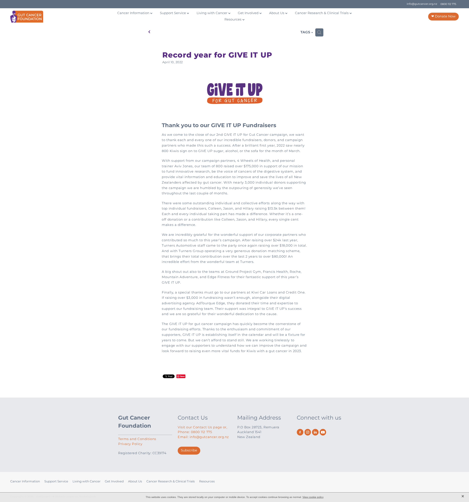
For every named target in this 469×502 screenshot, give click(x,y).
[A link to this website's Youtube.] (323, 432)
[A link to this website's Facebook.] (300, 432)
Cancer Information (133, 13)
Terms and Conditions (137, 439)
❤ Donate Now (443, 16)
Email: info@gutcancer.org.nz (203, 437)
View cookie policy (313, 497)
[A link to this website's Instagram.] (307, 432)
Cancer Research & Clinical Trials (322, 13)
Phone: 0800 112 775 (195, 432)
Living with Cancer (212, 13)
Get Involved (248, 13)
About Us (277, 13)
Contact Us (193, 418)
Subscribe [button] (189, 450)
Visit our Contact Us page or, (202, 427)
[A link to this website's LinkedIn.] (315, 432)
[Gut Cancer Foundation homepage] (55, 17)
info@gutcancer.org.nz (422, 4)
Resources (233, 19)
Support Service (173, 13)
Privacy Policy (130, 444)
